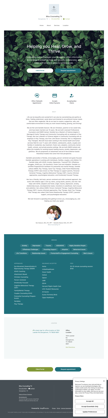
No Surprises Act (23, 397)
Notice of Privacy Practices (25, 394)
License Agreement (66, 408)
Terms (58, 408)
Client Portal (40, 70)
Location (65, 25)
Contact (67, 19)
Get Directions (70, 347)
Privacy (54, 408)
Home (41, 25)
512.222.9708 (55, 19)
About (49, 25)
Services (56, 25)
